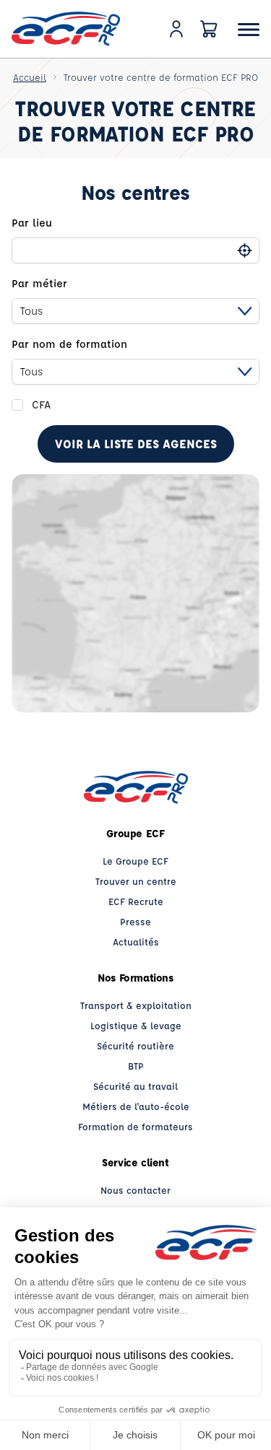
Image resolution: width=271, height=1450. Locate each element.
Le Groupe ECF (135, 861)
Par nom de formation (69, 344)
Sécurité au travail (135, 1086)
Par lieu (32, 223)
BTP (136, 1066)
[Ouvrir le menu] (248, 29)
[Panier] (209, 29)
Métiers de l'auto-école (135, 1106)
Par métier (39, 283)
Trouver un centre (135, 881)
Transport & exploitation (136, 1005)
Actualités (136, 941)
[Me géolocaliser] (244, 250)
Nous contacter (135, 1190)
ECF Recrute (135, 901)
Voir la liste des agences (136, 443)
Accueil (29, 77)
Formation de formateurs (135, 1126)
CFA (41, 404)
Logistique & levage (135, 1025)
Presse (135, 921)
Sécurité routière (135, 1045)
